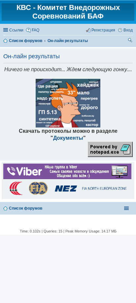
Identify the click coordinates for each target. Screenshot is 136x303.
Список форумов (25, 208)
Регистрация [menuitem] (103, 30)
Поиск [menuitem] (130, 41)
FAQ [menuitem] (35, 30)
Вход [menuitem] (128, 30)
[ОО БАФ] (67, 195)
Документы (68, 138)
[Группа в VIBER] (67, 178)
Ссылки (16, 30)
